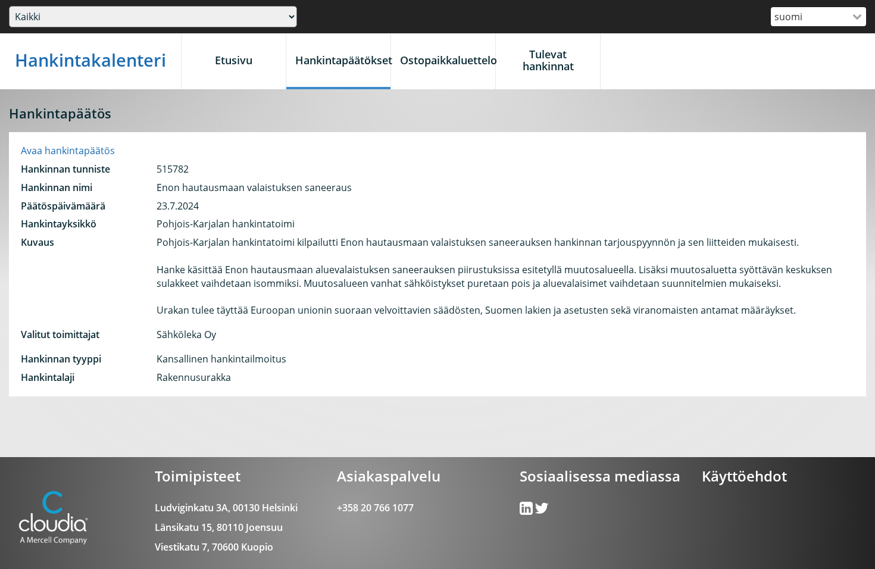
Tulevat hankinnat (548, 60)
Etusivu (233, 60)
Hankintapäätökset (342, 60)
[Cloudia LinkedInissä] (542, 510)
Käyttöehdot (744, 476)
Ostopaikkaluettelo (447, 60)
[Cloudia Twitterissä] (527, 510)
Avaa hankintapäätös (68, 150)
